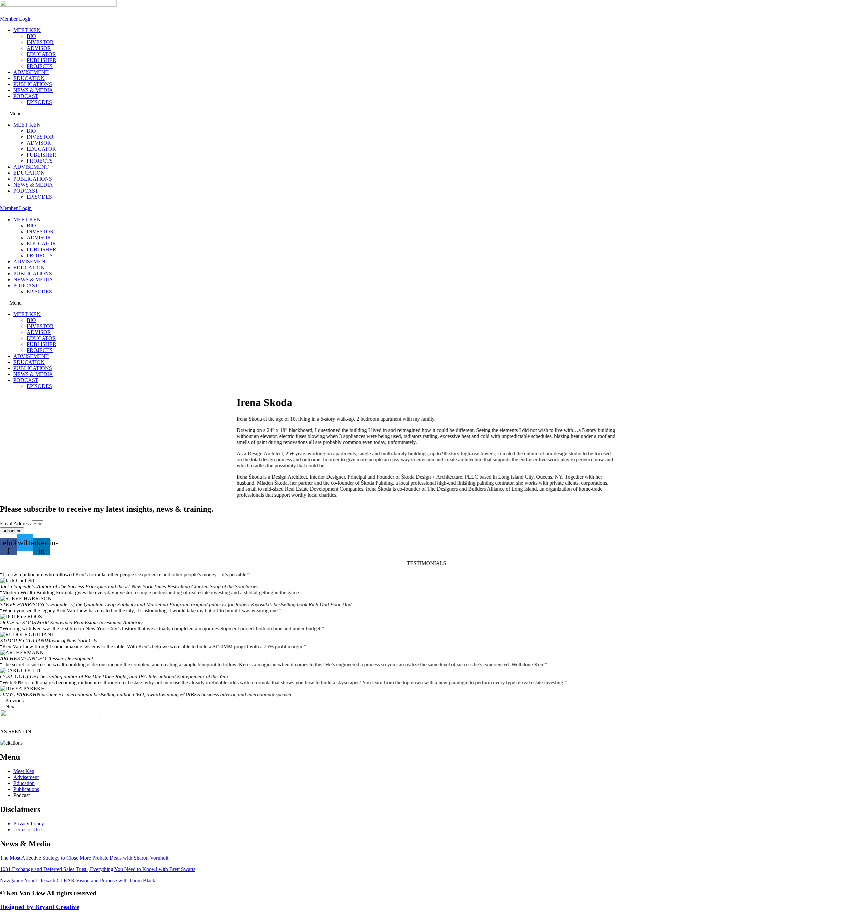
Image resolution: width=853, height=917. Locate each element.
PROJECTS (40, 66)
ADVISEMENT (31, 72)
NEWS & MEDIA (33, 90)
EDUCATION (29, 78)
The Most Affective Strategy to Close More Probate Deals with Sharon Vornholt (84, 858)
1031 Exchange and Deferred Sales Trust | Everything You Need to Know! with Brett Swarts (97, 869)
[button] (426, 114)
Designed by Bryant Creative (39, 906)
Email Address (16, 523)
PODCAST (25, 96)
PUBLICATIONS (32, 84)
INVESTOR (40, 42)
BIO (31, 36)
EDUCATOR (41, 54)
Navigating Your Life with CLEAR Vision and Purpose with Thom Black (77, 880)
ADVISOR (39, 48)
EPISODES (39, 102)
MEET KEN (27, 30)
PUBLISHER (41, 60)
